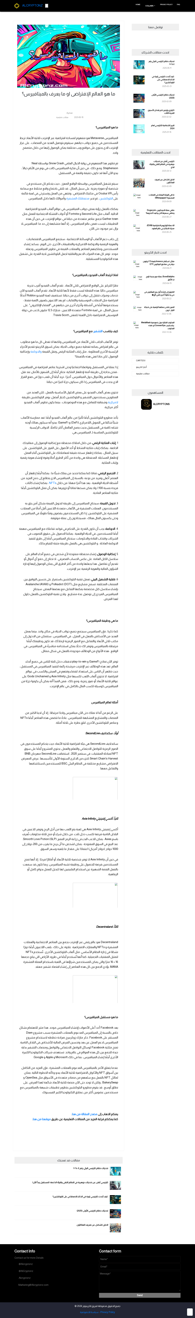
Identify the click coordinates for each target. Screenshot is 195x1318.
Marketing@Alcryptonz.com (33, 1284)
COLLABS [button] (149, 6)
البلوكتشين (106, 198)
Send (140, 1295)
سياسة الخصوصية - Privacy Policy (97, 1312)
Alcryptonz (24, 1277)
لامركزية (113, 402)
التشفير (98, 331)
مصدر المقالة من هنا (84, 1114)
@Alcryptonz (25, 1264)
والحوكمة (36, 351)
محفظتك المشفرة (77, 198)
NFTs (52, 483)
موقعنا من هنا (42, 1119)
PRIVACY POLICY (166, 4)
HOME (138, 4)
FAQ (178, 4)
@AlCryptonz (25, 1271)
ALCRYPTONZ (31, 5)
